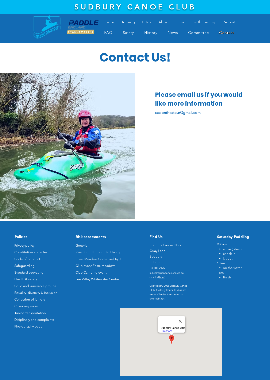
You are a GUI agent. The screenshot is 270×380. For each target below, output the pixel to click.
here (162, 277)
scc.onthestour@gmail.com (178, 112)
